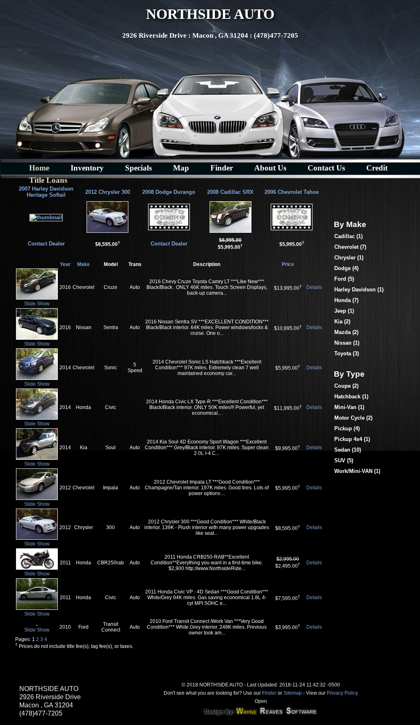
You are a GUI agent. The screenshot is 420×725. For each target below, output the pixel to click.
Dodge (346, 268)
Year (65, 264)
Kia (342, 321)
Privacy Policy (342, 693)
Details (314, 287)
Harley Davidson (358, 289)
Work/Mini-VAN (357, 471)
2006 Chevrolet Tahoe (292, 192)
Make (83, 264)
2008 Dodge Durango (168, 192)
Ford (344, 279)
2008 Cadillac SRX (230, 192)
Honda (346, 300)
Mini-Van (349, 407)
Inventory (87, 168)
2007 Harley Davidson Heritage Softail (46, 192)
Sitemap (292, 693)
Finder (221, 168)
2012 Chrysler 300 (107, 192)
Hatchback (351, 396)
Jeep (344, 311)
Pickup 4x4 (352, 439)
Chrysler (348, 258)
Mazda (346, 332)
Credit (377, 168)
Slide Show (37, 304)
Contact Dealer (46, 244)
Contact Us (326, 168)
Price (288, 264)
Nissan (346, 343)
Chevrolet (350, 247)
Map (181, 168)
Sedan (347, 450)
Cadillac (348, 236)
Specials (138, 168)
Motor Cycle (353, 418)
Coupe (346, 386)
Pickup (347, 428)
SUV (343, 460)
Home (39, 168)
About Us (270, 168)
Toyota (346, 353)
